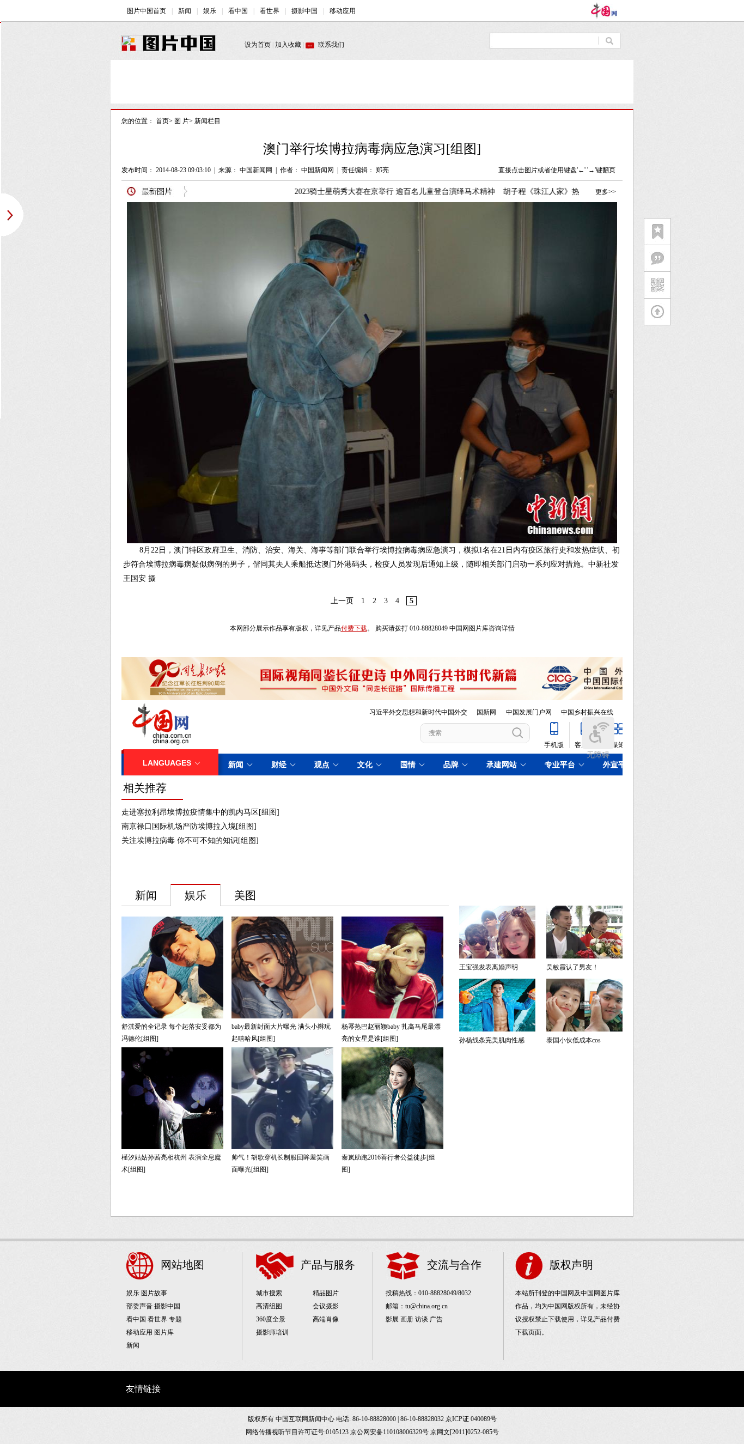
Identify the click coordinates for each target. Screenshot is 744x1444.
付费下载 (354, 628)
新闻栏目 (207, 121)
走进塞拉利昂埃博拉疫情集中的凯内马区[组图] (200, 812)
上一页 (342, 601)
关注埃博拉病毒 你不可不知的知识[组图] (190, 840)
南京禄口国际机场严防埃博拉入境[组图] (189, 826)
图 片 (181, 121)
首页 (162, 121)
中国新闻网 (256, 170)
